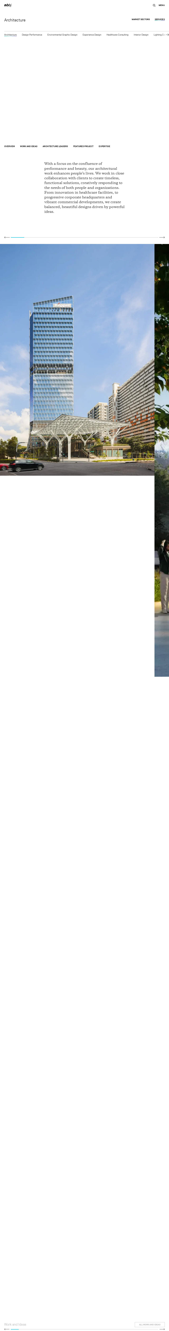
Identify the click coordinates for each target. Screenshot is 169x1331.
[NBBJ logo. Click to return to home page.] (8, 5)
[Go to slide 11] (151, 237)
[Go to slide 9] (124, 237)
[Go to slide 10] (138, 237)
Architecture (10, 34)
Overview (9, 146)
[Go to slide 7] (98, 237)
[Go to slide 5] (71, 237)
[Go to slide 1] (17, 237)
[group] (76, 776)
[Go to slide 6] (84, 237)
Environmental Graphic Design (62, 34)
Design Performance (32, 34)
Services (160, 19)
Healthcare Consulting (118, 34)
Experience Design (92, 34)
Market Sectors (141, 19)
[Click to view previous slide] (7, 237)
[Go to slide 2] (30, 237)
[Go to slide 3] (44, 237)
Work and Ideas (28, 146)
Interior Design (141, 34)
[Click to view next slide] (162, 237)
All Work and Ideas (149, 1321)
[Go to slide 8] (111, 237)
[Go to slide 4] (57, 237)
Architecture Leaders (55, 146)
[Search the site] (154, 5)
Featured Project (83, 146)
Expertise (104, 146)
